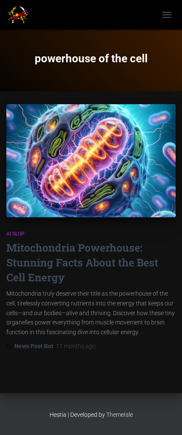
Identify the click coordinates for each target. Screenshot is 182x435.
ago (76, 346)
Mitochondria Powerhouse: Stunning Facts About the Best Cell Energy (82, 262)
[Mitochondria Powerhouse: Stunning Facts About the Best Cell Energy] (91, 160)
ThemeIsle (119, 414)
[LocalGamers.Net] (21, 14)
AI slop (15, 234)
